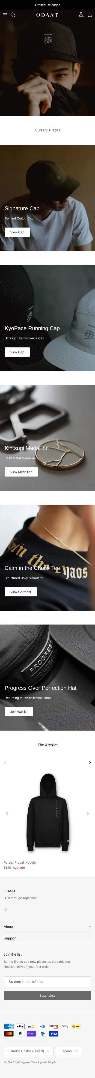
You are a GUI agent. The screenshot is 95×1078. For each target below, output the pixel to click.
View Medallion (21, 472)
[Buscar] (15, 15)
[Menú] (5, 15)
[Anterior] (7, 813)
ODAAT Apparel (21, 1062)
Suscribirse (47, 995)
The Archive (48, 745)
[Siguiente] (87, 813)
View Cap (17, 232)
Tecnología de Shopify (43, 1062)
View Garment (20, 592)
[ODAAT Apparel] (47, 15)
